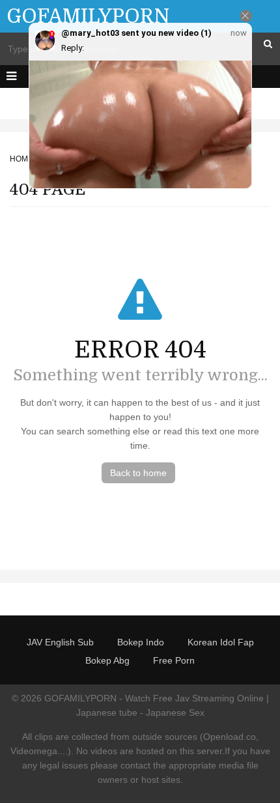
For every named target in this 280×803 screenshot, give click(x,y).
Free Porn (174, 660)
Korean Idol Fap (221, 642)
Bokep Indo (140, 642)
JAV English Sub (60, 642)
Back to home (138, 473)
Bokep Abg (107, 660)
